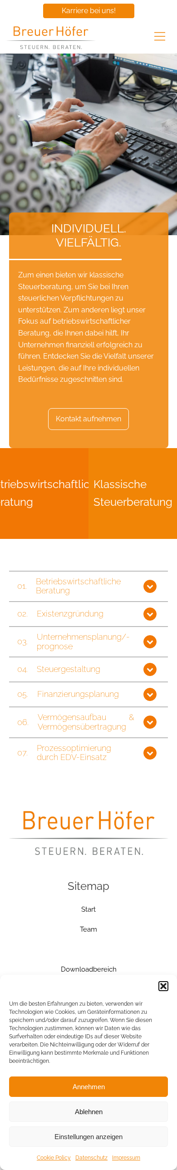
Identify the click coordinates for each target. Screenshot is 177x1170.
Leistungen (88, 949)
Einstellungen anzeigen (88, 1136)
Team (88, 929)
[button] (163, 986)
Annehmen (89, 1087)
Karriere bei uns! (89, 10)
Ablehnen (89, 1112)
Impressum (126, 1158)
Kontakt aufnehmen (88, 419)
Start (88, 909)
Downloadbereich (89, 969)
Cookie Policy (54, 1158)
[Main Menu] (160, 37)
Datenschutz (91, 1158)
